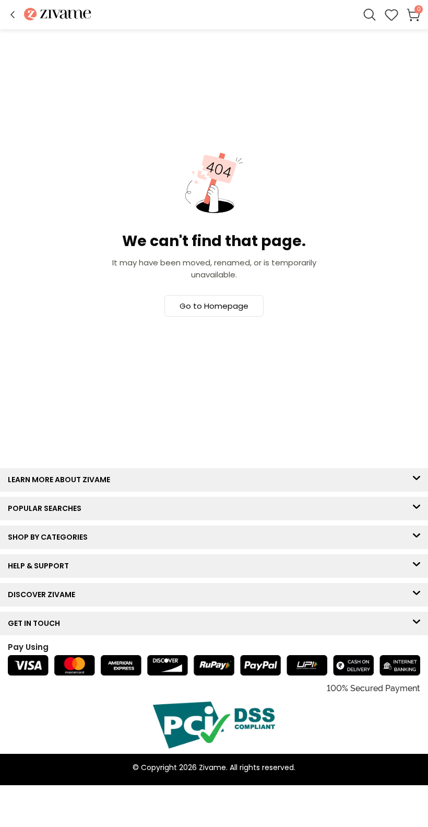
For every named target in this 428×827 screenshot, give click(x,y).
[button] (12, 14)
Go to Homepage (214, 305)
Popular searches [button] (47, 508)
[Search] (369, 14)
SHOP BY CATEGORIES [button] (50, 537)
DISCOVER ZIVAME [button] (44, 594)
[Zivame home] (57, 15)
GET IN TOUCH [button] (36, 623)
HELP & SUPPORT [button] (41, 566)
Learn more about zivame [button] (61, 479)
